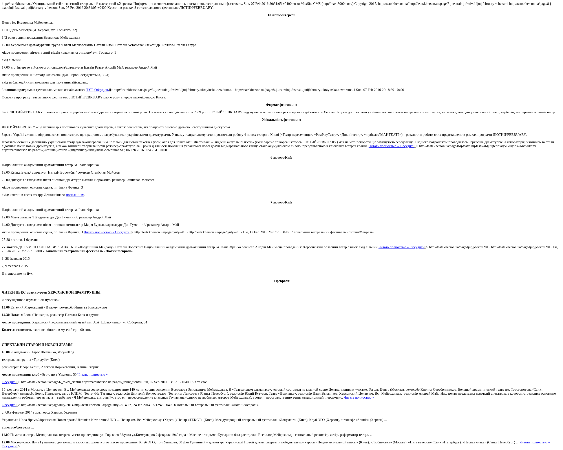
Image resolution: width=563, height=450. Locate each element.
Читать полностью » (384, 146)
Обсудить (101, 90)
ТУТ (89, 90)
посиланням (75, 195)
